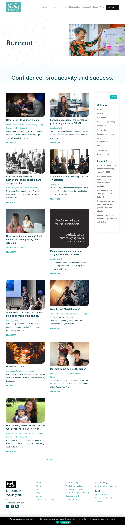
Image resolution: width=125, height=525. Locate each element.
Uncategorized (56, 128)
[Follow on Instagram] (12, 506)
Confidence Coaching (75, 489)
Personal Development (15, 125)
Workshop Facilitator (90, 7)
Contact (39, 496)
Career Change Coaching (77, 492)
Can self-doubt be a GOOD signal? (68, 369)
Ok (57, 522)
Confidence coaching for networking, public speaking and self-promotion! (23, 179)
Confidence (10, 188)
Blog (38, 492)
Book (102, 7)
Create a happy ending (34, 125)
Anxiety (53, 374)
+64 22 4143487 (102, 494)
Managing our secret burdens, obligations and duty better (107, 218)
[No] (123, 521)
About (45, 7)
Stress (52, 377)
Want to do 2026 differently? (65, 309)
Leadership (83, 314)
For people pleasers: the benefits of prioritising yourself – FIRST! (106, 168)
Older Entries (49, 460)
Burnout (100, 113)
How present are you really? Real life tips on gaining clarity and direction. (24, 239)
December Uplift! (15, 366)
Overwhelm (101, 130)
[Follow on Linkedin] (17, 506)
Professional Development (16, 128)
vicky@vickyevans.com (105, 486)
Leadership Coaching (71, 7)
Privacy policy (65, 522)
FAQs (38, 489)
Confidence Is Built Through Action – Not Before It (105, 193)
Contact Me (112, 7)
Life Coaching (55, 7)
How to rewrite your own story (22, 120)
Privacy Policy (99, 498)
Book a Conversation (45, 499)
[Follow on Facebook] (7, 506)
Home (38, 482)
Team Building (102, 150)
